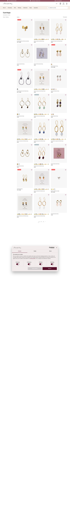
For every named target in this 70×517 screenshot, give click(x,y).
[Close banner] (56, 247)
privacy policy (32, 258)
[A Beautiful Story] (8, 4)
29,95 (35, 42)
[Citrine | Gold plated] (19, 39)
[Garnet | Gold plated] (42, 39)
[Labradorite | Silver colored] (19, 164)
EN (56, 3)
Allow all (49, 268)
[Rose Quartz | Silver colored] (54, 89)
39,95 (52, 92)
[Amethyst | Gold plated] (51, 89)
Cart (66, 4)
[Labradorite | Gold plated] (48, 39)
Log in (61, 4)
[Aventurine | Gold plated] (17, 39)
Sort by (18, 17)
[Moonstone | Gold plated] (45, 39)
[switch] (29, 264)
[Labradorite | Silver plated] (19, 114)
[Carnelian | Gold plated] (39, 39)
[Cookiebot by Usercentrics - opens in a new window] (49, 247)
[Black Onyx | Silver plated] (17, 89)
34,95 (18, 117)
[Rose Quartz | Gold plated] (46, 39)
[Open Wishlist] (63, 3)
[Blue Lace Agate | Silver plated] (20, 39)
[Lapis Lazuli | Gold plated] (43, 39)
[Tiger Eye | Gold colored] (17, 164)
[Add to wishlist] (32, 20)
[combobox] (57, 8)
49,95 (52, 117)
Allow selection (35, 268)
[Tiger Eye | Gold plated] (17, 114)
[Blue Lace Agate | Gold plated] (37, 39)
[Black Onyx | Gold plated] (36, 39)
